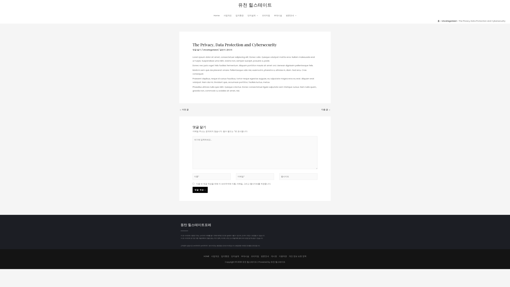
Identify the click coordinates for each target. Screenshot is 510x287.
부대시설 (278, 15)
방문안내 (290, 15)
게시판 (274, 256)
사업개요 (228, 15)
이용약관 (283, 256)
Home (217, 15)
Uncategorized (210, 49)
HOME (206, 256)
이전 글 (184, 109)
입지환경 (240, 15)
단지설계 (252, 15)
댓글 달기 (197, 49)
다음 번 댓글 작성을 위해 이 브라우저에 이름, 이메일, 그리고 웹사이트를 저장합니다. (233, 183)
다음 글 (325, 109)
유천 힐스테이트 (255, 5)
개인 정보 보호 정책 (297, 256)
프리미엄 (266, 15)
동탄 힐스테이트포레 (196, 225)
